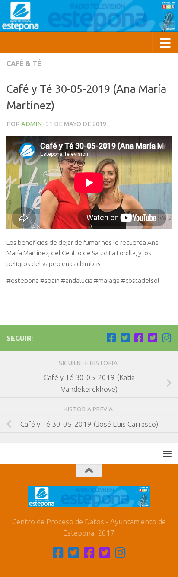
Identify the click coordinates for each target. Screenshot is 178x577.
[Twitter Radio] (152, 338)
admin (31, 123)
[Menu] (167, 453)
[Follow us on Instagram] (166, 338)
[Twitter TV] (125, 338)
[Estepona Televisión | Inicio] (89, 16)
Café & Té (23, 63)
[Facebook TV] (111, 338)
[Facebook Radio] (139, 338)
